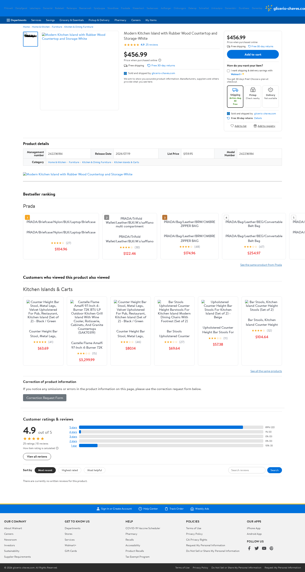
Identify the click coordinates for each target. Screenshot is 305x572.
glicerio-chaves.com (163, 73)
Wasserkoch (138, 8)
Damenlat (47, 8)
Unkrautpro (216, 8)
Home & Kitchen (41, 26)
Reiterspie (72, 8)
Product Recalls (135, 551)
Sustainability (12, 551)
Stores (68, 534)
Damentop (257, 8)
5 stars (73, 427)
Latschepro (35, 8)
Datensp (192, 8)
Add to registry (266, 126)
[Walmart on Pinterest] (271, 548)
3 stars (73, 436)
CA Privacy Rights (196, 539)
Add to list (240, 126)
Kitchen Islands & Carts (126, 162)
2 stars (73, 441)
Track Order (177, 509)
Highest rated (70, 470)
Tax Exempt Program (138, 556)
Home (26, 26)
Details (258, 118)
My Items (150, 20)
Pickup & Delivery (99, 20)
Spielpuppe (99, 8)
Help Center (150, 509)
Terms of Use (193, 528)
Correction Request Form (44, 397)
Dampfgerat (21, 8)
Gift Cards (71, 551)
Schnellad (204, 8)
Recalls (130, 539)
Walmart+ (70, 545)
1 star (74, 445)
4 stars (73, 431)
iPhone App (253, 528)
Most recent (45, 470)
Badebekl (59, 8)
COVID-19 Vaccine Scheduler (143, 528)
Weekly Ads (202, 509)
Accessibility (133, 545)
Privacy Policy (194, 534)
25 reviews (152, 44)
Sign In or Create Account (116, 509)
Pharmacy (120, 20)
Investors (9, 545)
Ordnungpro (180, 8)
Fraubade (125, 8)
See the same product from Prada (261, 265)
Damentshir (230, 8)
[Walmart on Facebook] (249, 548)
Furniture (57, 26)
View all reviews (37, 456)
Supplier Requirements (17, 556)
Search (275, 470)
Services (36, 20)
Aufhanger (166, 8)
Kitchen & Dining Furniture (78, 26)
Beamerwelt (85, 8)
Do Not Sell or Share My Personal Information (212, 551)
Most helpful (94, 470)
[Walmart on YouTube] (264, 548)
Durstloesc (244, 8)
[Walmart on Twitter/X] (256, 548)
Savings (50, 20)
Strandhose (112, 8)
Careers (135, 20)
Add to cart (253, 54)
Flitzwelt (8, 8)
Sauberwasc (152, 8)
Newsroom (10, 539)
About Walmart (13, 528)
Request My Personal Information (205, 545)
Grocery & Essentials (72, 20)
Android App (254, 534)
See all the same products (266, 371)
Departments (18, 20)
